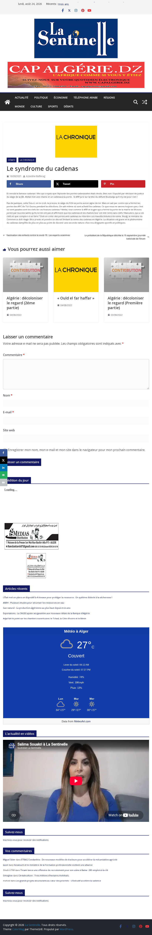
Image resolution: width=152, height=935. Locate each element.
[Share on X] (3, 460)
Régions (109, 97)
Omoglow (8, 875)
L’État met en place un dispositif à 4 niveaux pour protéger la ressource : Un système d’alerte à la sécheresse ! (57, 597)
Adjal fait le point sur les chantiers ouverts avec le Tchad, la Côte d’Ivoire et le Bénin (44, 618)
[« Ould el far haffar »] (76, 259)
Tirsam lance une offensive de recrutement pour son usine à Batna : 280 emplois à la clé (64, 870)
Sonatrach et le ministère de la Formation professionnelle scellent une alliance (53, 865)
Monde (20, 106)
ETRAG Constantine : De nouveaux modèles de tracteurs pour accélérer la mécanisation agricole (69, 859)
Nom (7, 395)
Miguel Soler (9, 859)
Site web (9, 430)
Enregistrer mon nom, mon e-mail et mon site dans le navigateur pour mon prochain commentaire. (76, 450)
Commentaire (14, 355)
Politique (41, 97)
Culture (36, 106)
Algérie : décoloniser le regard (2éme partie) (25, 303)
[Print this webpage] (3, 482)
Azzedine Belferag (35, 176)
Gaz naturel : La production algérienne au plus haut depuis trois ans (36, 607)
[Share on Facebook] (3, 452)
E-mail (8, 412)
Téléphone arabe (86, 97)
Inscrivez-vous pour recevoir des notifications (25, 840)
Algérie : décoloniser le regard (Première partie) (126, 303)
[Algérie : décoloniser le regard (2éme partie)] (25, 259)
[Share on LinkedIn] (3, 467)
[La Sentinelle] (7, 102)
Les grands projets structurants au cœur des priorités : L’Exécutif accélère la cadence (58, 880)
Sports (53, 106)
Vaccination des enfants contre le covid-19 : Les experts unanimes (38, 235)
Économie (61, 97)
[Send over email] (3, 475)
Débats (68, 106)
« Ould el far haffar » (75, 298)
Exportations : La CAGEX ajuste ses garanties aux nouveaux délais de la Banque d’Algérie (46, 613)
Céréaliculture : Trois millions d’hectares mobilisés (43, 875)
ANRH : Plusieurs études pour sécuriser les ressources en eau (33, 602)
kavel (5, 865)
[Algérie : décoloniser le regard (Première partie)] (126, 259)
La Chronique (27, 160)
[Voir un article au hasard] (144, 102)
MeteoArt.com (82, 721)
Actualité (21, 97)
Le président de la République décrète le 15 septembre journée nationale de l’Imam (115, 237)
